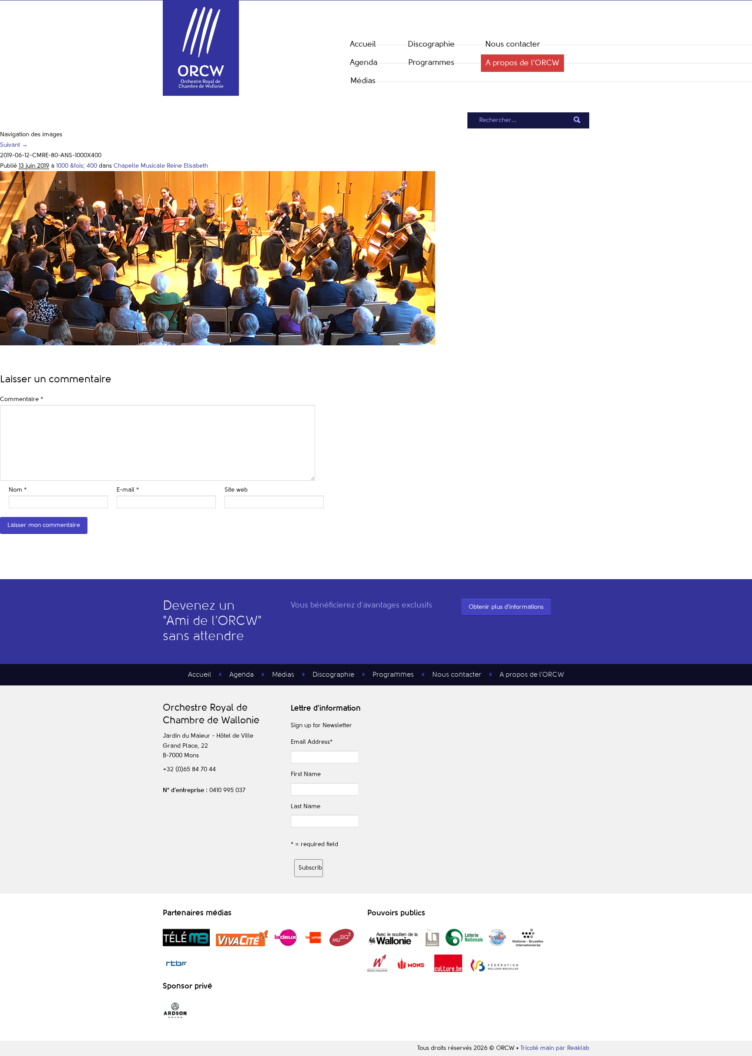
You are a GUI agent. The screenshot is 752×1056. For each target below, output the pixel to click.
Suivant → (14, 145)
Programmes (431, 63)
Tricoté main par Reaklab (554, 1048)
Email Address (311, 742)
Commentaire (21, 399)
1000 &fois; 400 (76, 166)
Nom (18, 490)
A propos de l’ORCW (522, 63)
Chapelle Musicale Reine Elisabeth (161, 166)
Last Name (305, 806)
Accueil (363, 44)
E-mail (128, 490)
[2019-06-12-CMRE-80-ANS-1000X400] (217, 344)
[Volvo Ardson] (175, 1018)
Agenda (363, 63)
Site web (236, 490)
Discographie (431, 44)
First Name (306, 774)
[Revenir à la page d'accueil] (201, 94)
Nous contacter (512, 44)
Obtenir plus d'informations (506, 607)
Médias (363, 81)
